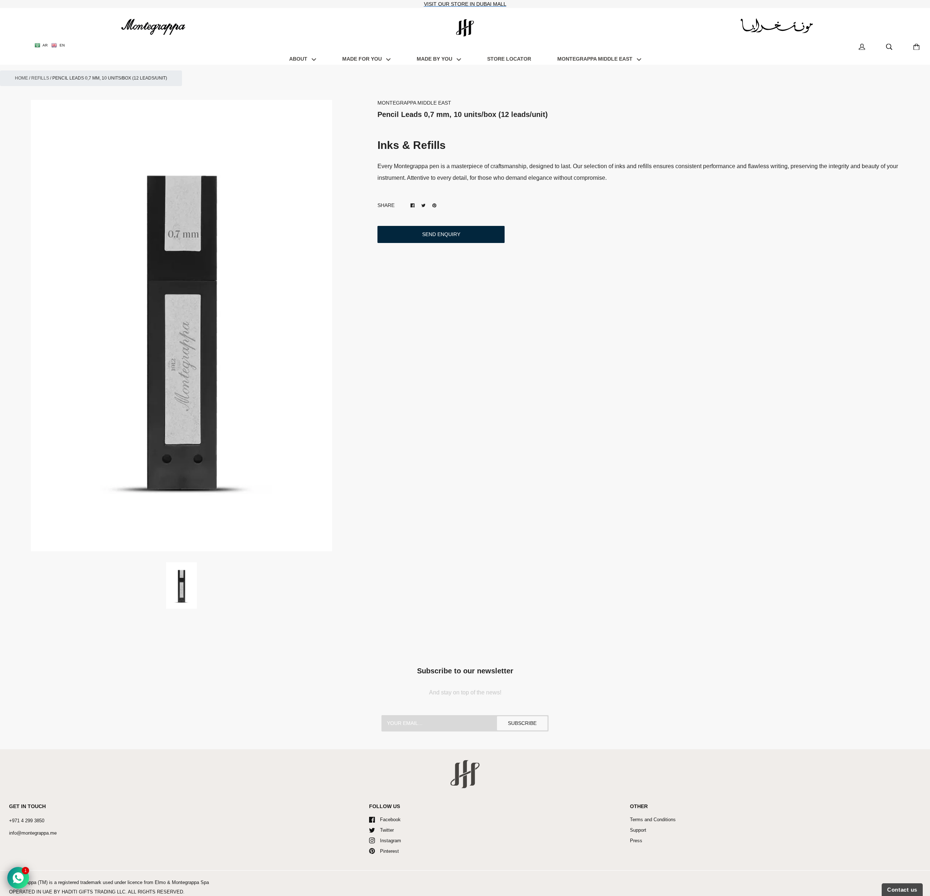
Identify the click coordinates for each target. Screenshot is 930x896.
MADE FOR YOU (362, 59)
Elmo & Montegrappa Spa (182, 882)
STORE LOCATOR (509, 59)
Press (636, 840)
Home (21, 78)
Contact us (902, 890)
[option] (181, 326)
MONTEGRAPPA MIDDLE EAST (595, 59)
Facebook (390, 819)
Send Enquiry (441, 234)
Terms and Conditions (653, 819)
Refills (40, 78)
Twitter (387, 830)
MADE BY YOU (435, 59)
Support (638, 830)
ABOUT (299, 59)
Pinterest (389, 851)
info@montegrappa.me (33, 833)
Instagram (390, 840)
